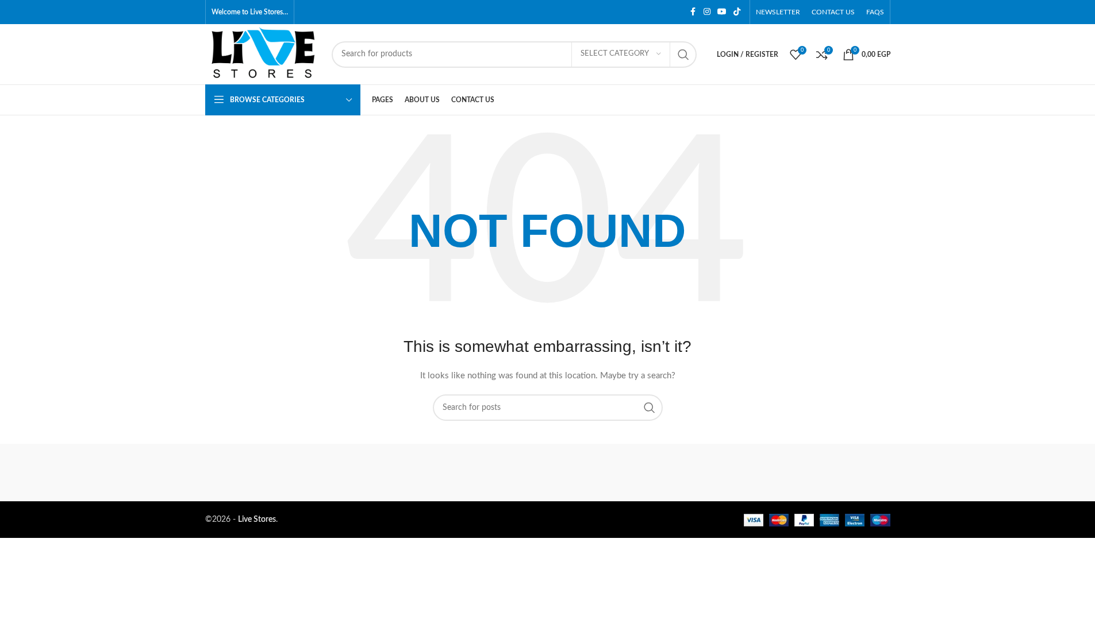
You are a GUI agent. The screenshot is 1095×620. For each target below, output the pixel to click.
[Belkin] (352, 472)
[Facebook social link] (693, 12)
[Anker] (449, 472)
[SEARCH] (683, 54)
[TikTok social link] (737, 12)
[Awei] (841, 472)
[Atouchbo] (743, 472)
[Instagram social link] (707, 12)
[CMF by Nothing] (547, 472)
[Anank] (645, 472)
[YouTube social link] (722, 12)
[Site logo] (262, 54)
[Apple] (254, 472)
